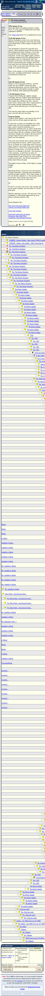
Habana (23, 929)
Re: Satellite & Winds (9, 566)
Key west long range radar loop (19, 206)
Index (28, 14)
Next (34, 14)
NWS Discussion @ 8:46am (35, 938)
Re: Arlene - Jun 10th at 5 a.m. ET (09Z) (31, 924)
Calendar (28, 8)
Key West (23, 927)
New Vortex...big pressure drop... (16, 594)
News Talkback (6, 13)
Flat (40, 14)
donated (19, 981)
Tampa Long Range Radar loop (19, 207)
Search (28, 5)
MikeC (10, 955)
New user (18, 7)
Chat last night (24, 909)
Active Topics (36, 5)
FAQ (33, 7)
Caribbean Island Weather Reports (20, 218)
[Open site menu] (2, 1)
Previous (21, 14)
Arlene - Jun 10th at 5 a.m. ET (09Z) (28, 921)
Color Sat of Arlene (15, 211)
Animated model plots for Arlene (19, 214)
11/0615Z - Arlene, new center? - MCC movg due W (26, 243)
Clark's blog (16, 35)
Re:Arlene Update (21, 289)
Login (11, 8)
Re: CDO (35, 338)
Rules (39, 7)
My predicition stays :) (9, 622)
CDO (31, 335)
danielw (9, 957)
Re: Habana (26, 932)
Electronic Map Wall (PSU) (18, 216)
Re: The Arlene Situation (17, 246)
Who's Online (26, 7)
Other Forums (19, 5)
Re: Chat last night (27, 912)
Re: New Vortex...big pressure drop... (19, 598)
